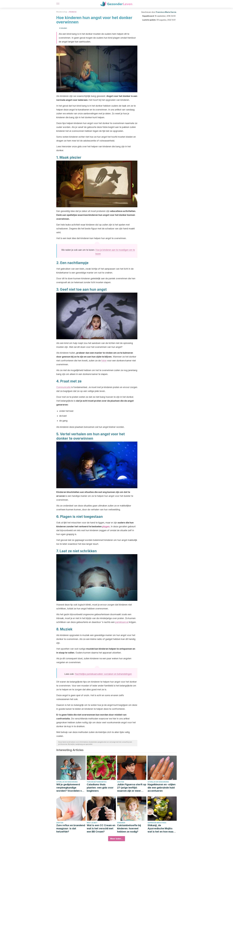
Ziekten (120, 782)
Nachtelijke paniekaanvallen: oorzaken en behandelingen (103, 674)
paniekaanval (122, 622)
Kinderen (72, 12)
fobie (103, 360)
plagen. (106, 526)
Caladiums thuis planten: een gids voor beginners (100, 787)
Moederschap (61, 12)
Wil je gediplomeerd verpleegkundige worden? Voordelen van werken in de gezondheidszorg (70, 787)
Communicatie (63, 387)
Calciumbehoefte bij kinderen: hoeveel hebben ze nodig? (129, 828)
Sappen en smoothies (157, 823)
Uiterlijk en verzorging (67, 782)
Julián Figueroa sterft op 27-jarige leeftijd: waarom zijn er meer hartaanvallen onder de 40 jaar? (131, 787)
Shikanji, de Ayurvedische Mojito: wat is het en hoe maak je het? (161, 828)
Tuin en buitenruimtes (96, 782)
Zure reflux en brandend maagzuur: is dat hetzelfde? (70, 828)
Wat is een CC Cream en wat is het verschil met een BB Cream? (101, 828)
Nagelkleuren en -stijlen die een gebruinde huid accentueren (161, 787)
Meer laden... (116, 838)
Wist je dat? (92, 823)
